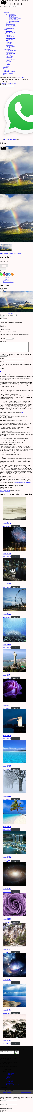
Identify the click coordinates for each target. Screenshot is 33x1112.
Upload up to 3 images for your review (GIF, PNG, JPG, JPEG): (15, 354)
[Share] (2, 1110)
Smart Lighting (9, 47)
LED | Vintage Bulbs (11, 50)
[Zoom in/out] (5, 1110)
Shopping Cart (12, 83)
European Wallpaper (11, 26)
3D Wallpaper (12, 15)
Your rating (3, 338)
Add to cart (3, 268)
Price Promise (6, 280)
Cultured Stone (9, 56)
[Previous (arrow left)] (0, 1111)
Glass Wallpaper (10, 28)
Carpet (7, 63)
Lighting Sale (6, 33)
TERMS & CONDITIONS (12, 1084)
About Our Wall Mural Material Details (10, 253)
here (22, 412)
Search (2, 317)
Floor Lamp (9, 42)
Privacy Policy (9, 1083)
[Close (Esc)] (0, 1110)
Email (2, 361)
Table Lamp (9, 40)
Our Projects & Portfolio (9, 71)
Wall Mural (6, 139)
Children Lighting (10, 46)
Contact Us (6, 70)
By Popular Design (10, 14)
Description (6, 277)
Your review (3, 341)
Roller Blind (9, 62)
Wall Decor (9, 31)
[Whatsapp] (1, 274)
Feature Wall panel (10, 53)
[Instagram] (4, 274)
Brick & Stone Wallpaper (15, 18)
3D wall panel (9, 54)
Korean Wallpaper (10, 24)
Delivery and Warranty (8, 282)
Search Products (4, 6)
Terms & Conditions (8, 73)
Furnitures (5, 67)
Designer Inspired (10, 38)
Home (1, 139)
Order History (9, 1081)
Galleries (5, 69)
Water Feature (9, 52)
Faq (4, 74)
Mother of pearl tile (10, 59)
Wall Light (8, 43)
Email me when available (6, 1108)
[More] (12, 274)
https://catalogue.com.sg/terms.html (22, 482)
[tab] (18, 277)
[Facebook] (6, 274)
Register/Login (9, 1080)
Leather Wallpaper (13, 17)
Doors (7, 66)
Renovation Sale (7, 49)
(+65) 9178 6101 (20, 77)
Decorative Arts (7, 29)
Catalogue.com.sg (7, 1092)
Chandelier (8, 35)
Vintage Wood (9, 57)
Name (2, 358)
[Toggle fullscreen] (3, 1110)
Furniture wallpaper (14, 21)
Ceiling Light (9, 39)
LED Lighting (9, 45)
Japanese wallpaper (11, 25)
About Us (8, 1076)
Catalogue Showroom (11, 1073)
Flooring (8, 64)
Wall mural (8, 22)
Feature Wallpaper (13, 19)
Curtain (8, 60)
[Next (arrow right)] (2, 1111)
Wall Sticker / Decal (11, 32)
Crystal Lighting (10, 36)
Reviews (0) (6, 279)
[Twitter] (9, 274)
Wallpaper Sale (6, 12)
